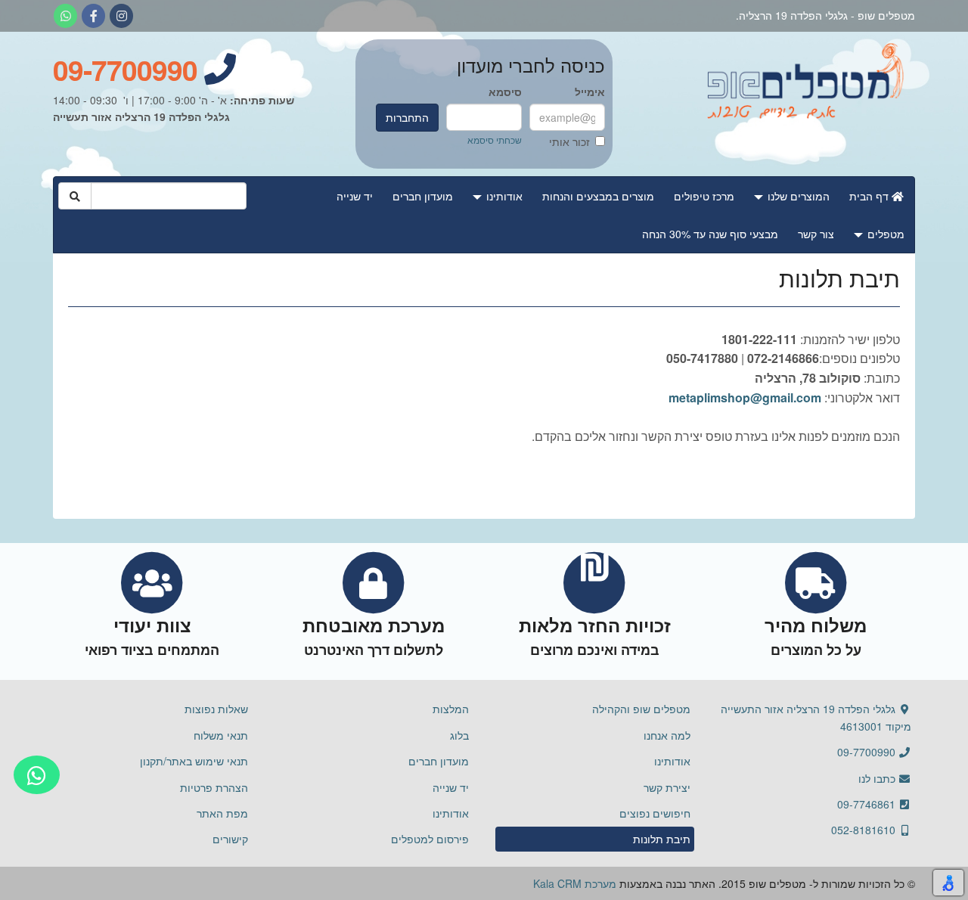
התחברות (407, 117)
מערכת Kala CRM (574, 883)
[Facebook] (93, 16)
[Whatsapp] (65, 16)
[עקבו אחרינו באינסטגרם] (121, 16)
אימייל (590, 91)
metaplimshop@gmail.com (745, 397)
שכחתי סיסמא (494, 139)
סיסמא (505, 91)
